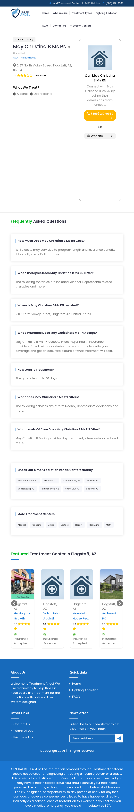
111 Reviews (40, 75)
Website (96, 136)
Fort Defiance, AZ (50, 488)
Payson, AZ (92, 480)
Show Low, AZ (72, 488)
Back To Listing (25, 39)
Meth (108, 524)
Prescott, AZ (50, 480)
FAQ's (45, 25)
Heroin (78, 524)
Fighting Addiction (106, 13)
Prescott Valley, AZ (27, 480)
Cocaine (37, 524)
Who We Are (60, 13)
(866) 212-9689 (101, 114)
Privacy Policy (23, 737)
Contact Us (59, 25)
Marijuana (94, 524)
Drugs (51, 524)
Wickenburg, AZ (26, 488)
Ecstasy (65, 524)
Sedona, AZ (92, 488)
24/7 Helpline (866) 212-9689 (103, 3)
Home (45, 13)
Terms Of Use (23, 731)
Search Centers (81, 25)
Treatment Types (81, 13)
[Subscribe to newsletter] (119, 738)
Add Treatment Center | (68, 3)
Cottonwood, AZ (71, 480)
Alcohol (22, 524)
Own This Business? (24, 57)
